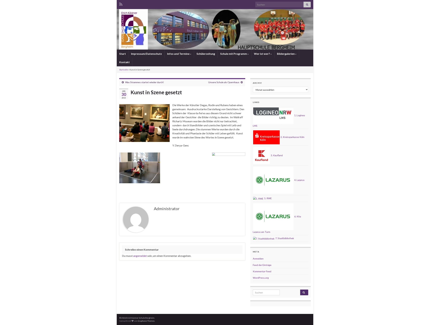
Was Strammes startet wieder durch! (144, 82)
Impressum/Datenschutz (146, 53)
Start (122, 53)
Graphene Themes (146, 321)
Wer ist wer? (262, 53)
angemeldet (140, 255)
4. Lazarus (299, 180)
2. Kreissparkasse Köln (292, 137)
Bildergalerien (286, 53)
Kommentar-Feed (262, 271)
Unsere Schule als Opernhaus (223, 82)
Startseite (123, 69)
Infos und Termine (178, 53)
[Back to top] (422, 317)
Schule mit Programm (233, 53)
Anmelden (258, 258)
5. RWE (268, 198)
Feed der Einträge (262, 265)
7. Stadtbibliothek (284, 238)
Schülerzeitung (206, 53)
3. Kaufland (276, 155)
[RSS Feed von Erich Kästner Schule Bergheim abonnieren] (120, 3)
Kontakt (124, 62)
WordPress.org (261, 277)
